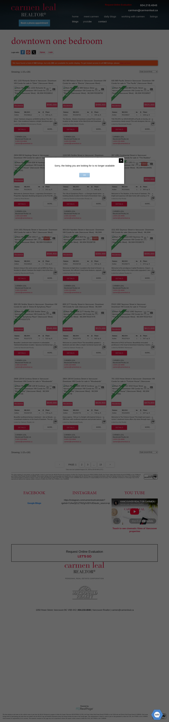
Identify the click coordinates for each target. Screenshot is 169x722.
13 (100, 465)
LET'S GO (84, 556)
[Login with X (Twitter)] (34, 54)
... (94, 465)
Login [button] (51, 52)
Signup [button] (42, 52)
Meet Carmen (91, 16)
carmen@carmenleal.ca (143, 10)
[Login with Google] (28, 54)
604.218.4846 (148, 5)
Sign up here (125, 63)
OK (84, 175)
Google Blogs (34, 503)
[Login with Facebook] (23, 54)
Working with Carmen (133, 16)
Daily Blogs (110, 16)
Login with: (15, 52)
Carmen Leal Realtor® (33, 9)
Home (75, 16)
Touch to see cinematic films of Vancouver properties (134, 530)
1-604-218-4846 (21, 141)
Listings (154, 16)
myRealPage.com (84, 709)
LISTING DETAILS (21, 129)
